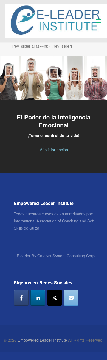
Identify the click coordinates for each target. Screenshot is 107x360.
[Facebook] (21, 298)
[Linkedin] (37, 298)
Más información (53, 149)
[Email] (71, 298)
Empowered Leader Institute (42, 340)
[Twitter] (54, 298)
